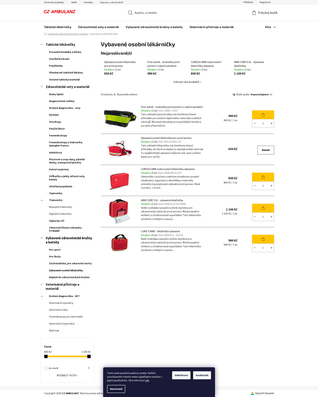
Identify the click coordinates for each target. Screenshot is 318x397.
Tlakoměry (55, 200)
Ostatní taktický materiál (64, 79)
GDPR (74, 2)
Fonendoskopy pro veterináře (66, 317)
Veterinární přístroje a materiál (62, 286)
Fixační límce (57, 129)
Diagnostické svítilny (61, 101)
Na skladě (69, 368)
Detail (266, 150)
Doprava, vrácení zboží (111, 2)
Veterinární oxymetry (61, 303)
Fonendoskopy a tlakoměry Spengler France (65, 144)
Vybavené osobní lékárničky (66, 270)
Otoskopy (55, 122)
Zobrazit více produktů (186, 82)
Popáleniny (56, 66)
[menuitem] (58, 27)
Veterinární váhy (58, 310)
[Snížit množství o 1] (254, 123)
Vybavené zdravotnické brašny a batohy (69, 240)
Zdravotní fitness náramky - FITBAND (66, 229)
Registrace (265, 2)
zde (147, 380)
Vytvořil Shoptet (264, 393)
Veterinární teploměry (62, 324)
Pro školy (55, 256)
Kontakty (88, 2)
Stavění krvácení (59, 59)
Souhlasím (202, 375)
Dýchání (54, 115)
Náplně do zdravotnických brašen (69, 277)
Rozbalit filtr (66, 375)
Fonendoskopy (58, 135)
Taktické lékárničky (60, 44)
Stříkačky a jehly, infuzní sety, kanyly (67, 177)
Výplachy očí (56, 221)
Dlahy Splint (56, 94)
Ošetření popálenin (60, 186)
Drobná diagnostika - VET (64, 296)
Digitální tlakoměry (60, 214)
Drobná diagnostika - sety (64, 108)
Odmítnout (181, 375)
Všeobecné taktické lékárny (66, 72)
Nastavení (116, 389)
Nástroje (54, 330)
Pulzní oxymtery (59, 169)
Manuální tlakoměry (60, 207)
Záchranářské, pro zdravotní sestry (70, 263)
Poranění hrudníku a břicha (65, 52)
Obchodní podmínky (54, 2)
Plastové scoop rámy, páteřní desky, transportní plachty (67, 161)
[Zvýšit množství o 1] (271, 123)
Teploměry (55, 193)
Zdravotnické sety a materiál (67, 86)
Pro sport (55, 250)
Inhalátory (55, 152)
